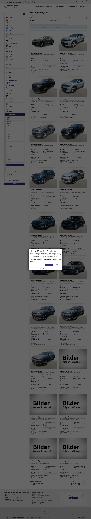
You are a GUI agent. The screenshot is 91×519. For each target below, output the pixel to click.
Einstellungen (57, 264)
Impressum (45, 268)
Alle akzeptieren (48, 264)
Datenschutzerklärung (35, 268)
